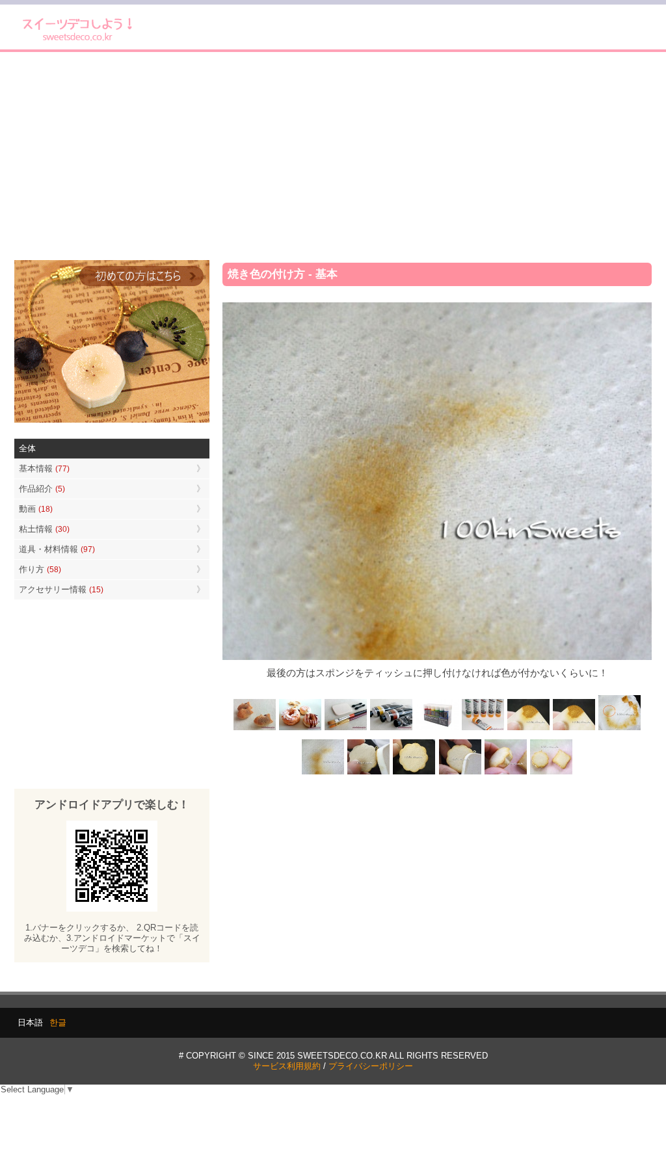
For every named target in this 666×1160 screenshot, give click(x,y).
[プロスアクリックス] (437, 729)
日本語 (30, 1022)
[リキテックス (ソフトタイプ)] (482, 729)
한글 (57, 1022)
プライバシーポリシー (370, 1066)
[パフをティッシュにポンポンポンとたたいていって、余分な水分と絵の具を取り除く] (619, 729)
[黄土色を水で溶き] (528, 729)
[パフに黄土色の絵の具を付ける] (573, 729)
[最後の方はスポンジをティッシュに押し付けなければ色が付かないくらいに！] (323, 773)
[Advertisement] (333, 156)
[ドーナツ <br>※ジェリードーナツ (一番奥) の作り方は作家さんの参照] (300, 729)
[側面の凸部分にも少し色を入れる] (505, 773)
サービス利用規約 (287, 1066)
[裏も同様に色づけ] (414, 773)
